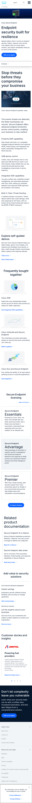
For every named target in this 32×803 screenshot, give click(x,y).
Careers (3, 738)
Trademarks (4, 777)
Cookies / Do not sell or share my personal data (14, 769)
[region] (16, 793)
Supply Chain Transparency (9, 781)
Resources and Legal (8, 750)
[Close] (29, 787)
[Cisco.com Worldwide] (3, 2)
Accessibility (4, 773)
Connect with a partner (7, 742)
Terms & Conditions (6, 761)
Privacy (3, 765)
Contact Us (4, 735)
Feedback (4, 753)
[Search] (24, 2)
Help (2, 757)
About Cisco (4, 731)
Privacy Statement (15, 795)
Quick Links (5, 727)
